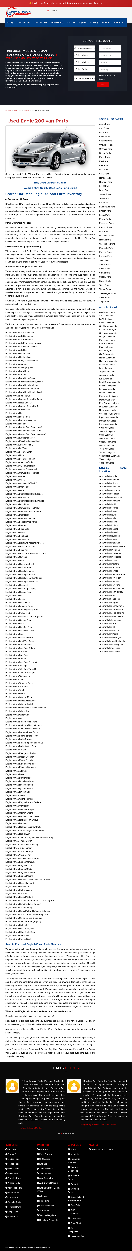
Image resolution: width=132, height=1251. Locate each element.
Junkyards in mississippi (110, 556)
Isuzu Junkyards (106, 368)
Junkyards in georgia (108, 507)
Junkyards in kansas (108, 528)
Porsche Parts (105, 256)
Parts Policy (76, 1205)
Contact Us (119, 22)
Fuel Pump (44, 1200)
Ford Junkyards (106, 347)
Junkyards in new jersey (110, 577)
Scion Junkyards (106, 434)
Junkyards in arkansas (109, 486)
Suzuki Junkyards (107, 445)
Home (8, 110)
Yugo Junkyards (106, 462)
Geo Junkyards (106, 350)
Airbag (10, 22)
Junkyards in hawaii (108, 511)
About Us (106, 22)
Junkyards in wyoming (109, 651)
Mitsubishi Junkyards (108, 406)
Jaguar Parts (105, 194)
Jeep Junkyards (106, 375)
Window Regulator (47, 1215)
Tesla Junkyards (106, 448)
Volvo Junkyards (106, 459)
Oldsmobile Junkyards (109, 413)
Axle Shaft (44, 1210)
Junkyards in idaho (108, 518)
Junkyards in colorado (109, 493)
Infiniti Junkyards (107, 364)
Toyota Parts (105, 289)
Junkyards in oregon (108, 602)
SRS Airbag (44, 1158)
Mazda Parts (105, 219)
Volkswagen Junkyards (109, 455)
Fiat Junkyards (106, 343)
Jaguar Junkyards (107, 371)
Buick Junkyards (106, 322)
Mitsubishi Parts (106, 235)
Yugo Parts (104, 301)
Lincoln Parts (105, 210)
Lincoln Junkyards (107, 385)
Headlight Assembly (48, 1220)
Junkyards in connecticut (110, 497)
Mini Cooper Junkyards (109, 403)
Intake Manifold (77, 1236)
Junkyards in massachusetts (112, 546)
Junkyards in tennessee (110, 619)
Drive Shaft (76, 1223)
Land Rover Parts (107, 206)
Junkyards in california (109, 490)
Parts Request (45, 1154)
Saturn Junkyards (107, 431)
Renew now (72, 3)
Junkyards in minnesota (110, 553)
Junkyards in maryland (109, 542)
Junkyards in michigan (109, 549)
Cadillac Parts (105, 140)
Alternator (43, 1196)
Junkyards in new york (109, 584)
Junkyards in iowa (107, 514)
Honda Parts (105, 177)
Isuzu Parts (104, 190)
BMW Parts (104, 132)
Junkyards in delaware (109, 500)
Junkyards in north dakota (111, 591)
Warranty (94, 22)
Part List (71, 22)
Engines (82, 22)
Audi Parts (104, 128)
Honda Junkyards (107, 357)
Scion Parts (104, 268)
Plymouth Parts (106, 247)
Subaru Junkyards (107, 441)
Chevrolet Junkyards (108, 329)
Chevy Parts (13, 1154)
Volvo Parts (104, 297)
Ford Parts (104, 165)
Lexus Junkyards (107, 389)
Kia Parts (103, 202)
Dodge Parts (105, 153)
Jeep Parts (104, 198)
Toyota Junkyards (107, 452)
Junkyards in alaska (108, 476)
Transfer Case (40, 22)
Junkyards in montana (109, 563)
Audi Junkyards (106, 315)
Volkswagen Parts (107, 293)
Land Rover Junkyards (109, 382)
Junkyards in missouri (109, 560)
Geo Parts (103, 169)
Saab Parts (104, 260)
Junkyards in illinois (108, 521)
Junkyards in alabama (109, 479)
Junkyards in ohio (107, 595)
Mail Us (53, 10)
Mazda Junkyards (107, 392)
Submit (103, 84)
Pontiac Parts (105, 252)
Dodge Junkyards (107, 336)
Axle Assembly (57, 22)
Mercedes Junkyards (108, 396)
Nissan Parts (105, 239)
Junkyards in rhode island (111, 609)
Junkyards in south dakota (111, 616)
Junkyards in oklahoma (109, 598)
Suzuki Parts (105, 280)
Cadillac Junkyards (108, 326)
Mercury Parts (105, 227)
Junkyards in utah (107, 626)
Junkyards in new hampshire (112, 574)
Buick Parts (104, 136)
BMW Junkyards (106, 319)
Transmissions (23, 22)
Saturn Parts (105, 264)
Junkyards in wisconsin (110, 647)
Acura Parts (104, 124)
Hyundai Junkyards (108, 361)
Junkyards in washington (110, 637)
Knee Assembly (46, 1205)
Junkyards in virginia (108, 633)
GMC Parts (104, 173)
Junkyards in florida (108, 504)
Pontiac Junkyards (107, 420)
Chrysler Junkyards (108, 333)
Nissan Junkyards (107, 410)
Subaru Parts (105, 276)
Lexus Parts (104, 214)
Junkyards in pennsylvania (111, 605)
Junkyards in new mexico (110, 581)
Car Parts (43, 1149)
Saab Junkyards (106, 427)
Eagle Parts (104, 157)
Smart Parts (104, 272)
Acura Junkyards (107, 311)
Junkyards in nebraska (109, 567)
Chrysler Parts (105, 148)
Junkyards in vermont (109, 630)
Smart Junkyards (107, 438)
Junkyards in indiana (108, 525)
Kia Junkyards (105, 378)
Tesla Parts (104, 285)
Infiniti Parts (104, 186)
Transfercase (45, 1173)
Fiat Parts (103, 161)
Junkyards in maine (108, 539)
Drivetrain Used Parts (27, 1247)
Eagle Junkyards (107, 340)
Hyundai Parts (105, 181)
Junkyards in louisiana (109, 535)
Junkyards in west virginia (111, 644)
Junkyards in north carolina (111, 588)
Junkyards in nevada (108, 570)
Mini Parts (103, 231)
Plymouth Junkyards (108, 417)
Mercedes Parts (106, 223)
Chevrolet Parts (106, 144)
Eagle (26, 110)
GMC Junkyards (106, 354)
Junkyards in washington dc (112, 640)
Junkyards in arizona (108, 483)
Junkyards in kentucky (109, 532)
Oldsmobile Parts (107, 243)
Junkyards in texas (107, 623)
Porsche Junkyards (108, 424)
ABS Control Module (48, 1182)
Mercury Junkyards (108, 399)
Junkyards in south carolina (111, 612)
